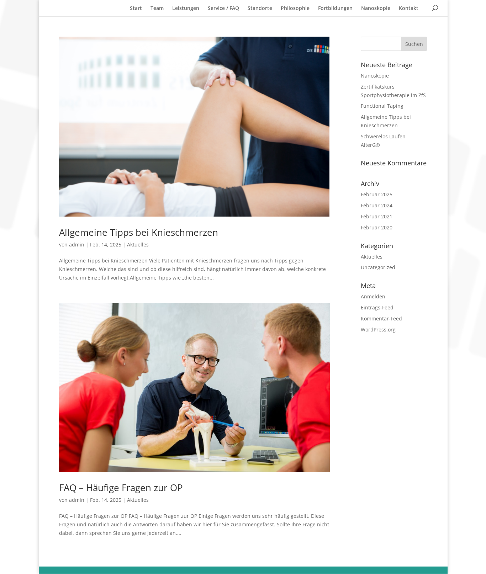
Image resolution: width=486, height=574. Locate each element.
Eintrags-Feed (377, 307)
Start (136, 8)
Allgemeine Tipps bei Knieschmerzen (138, 232)
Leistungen (185, 8)
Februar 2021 (376, 216)
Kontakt (408, 8)
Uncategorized (378, 267)
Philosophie (295, 8)
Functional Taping (382, 105)
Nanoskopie (375, 8)
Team (157, 8)
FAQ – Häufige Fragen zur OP (121, 487)
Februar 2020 (376, 227)
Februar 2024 (376, 205)
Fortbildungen (335, 8)
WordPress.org (378, 329)
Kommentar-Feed (381, 318)
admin (76, 244)
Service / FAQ (223, 8)
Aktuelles (138, 244)
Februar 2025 (376, 194)
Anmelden (373, 296)
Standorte (260, 8)
